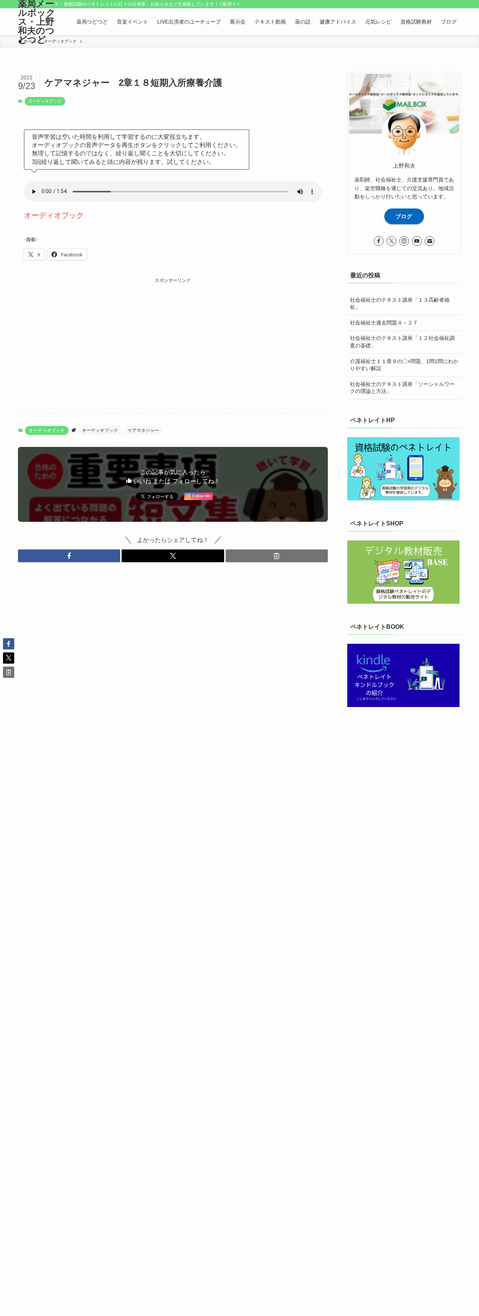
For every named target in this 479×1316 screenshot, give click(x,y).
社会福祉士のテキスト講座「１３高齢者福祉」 (399, 303)
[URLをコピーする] (277, 555)
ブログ (404, 216)
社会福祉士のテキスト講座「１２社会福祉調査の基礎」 (402, 341)
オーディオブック (44, 101)
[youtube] (417, 241)
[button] (69, 555)
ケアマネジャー (143, 430)
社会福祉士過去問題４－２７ (384, 323)
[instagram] (404, 241)
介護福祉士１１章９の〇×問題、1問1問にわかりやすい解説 (404, 365)
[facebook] (379, 241)
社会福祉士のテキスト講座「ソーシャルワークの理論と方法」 (402, 388)
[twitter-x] (391, 241)
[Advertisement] (173, 337)
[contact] (429, 241)
